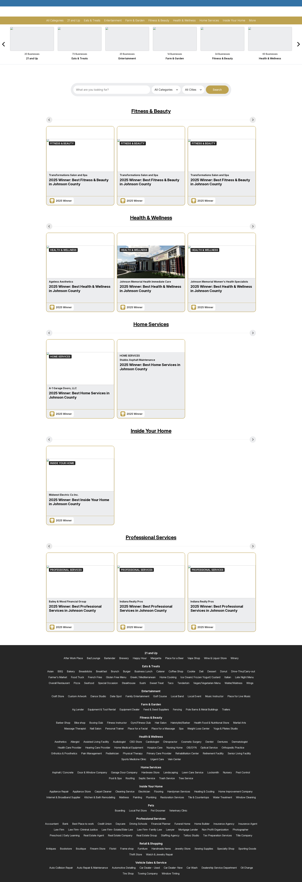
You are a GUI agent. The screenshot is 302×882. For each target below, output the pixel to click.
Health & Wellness (151, 218)
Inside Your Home (151, 431)
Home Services (151, 324)
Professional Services (151, 537)
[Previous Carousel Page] (4, 44)
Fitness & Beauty (151, 111)
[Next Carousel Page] (298, 44)
